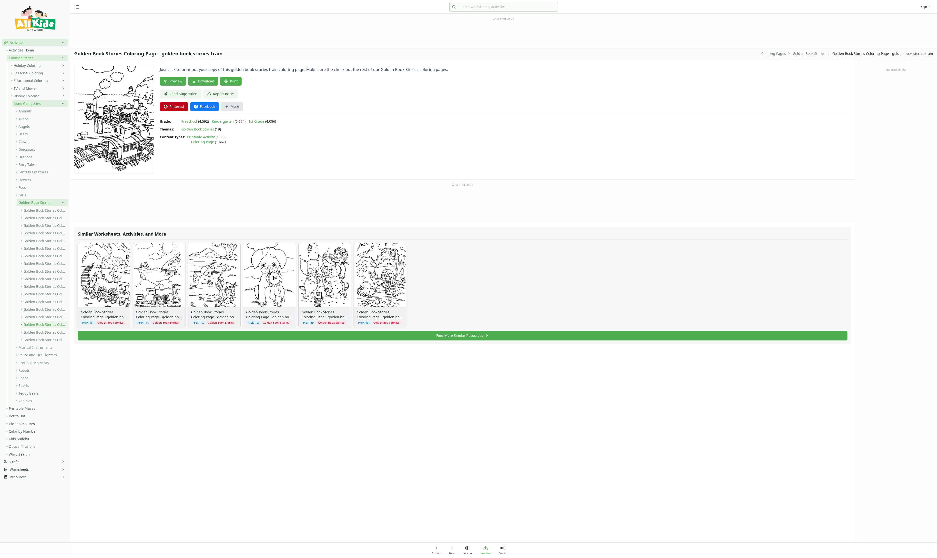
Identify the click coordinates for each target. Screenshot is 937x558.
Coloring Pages (773, 53)
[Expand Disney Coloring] (62, 96)
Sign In (925, 7)
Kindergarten (223, 121)
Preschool (189, 121)
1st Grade (256, 121)
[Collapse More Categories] (62, 104)
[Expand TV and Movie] (62, 88)
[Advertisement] (462, 202)
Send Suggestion (183, 93)
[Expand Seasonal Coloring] (62, 73)
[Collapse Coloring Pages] (62, 58)
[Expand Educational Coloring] (62, 81)
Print (234, 81)
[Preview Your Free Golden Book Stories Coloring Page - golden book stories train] (114, 119)
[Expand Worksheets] (62, 469)
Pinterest (177, 106)
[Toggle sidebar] (77, 6)
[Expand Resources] (62, 477)
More (235, 106)
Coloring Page (202, 142)
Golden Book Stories (809, 53)
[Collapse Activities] (62, 43)
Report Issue (223, 93)
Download (206, 81)
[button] (35, 42)
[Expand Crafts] (62, 462)
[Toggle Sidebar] (70, 279)
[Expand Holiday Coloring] (62, 65)
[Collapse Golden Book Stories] (62, 203)
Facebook (207, 106)
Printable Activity (201, 137)
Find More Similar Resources (459, 335)
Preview (176, 81)
